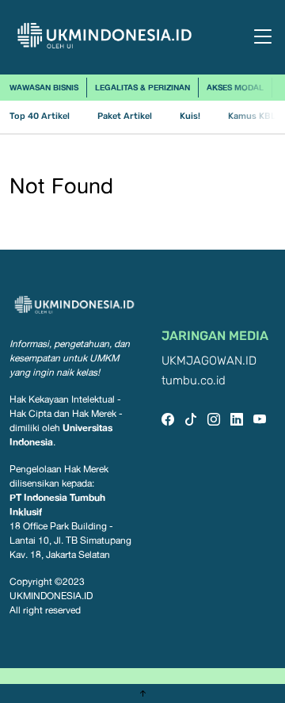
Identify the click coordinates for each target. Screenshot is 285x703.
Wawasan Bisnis (44, 87)
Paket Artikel (124, 116)
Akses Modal (235, 87)
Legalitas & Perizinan (142, 87)
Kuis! (190, 116)
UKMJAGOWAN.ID (209, 361)
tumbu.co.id (194, 381)
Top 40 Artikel (40, 116)
